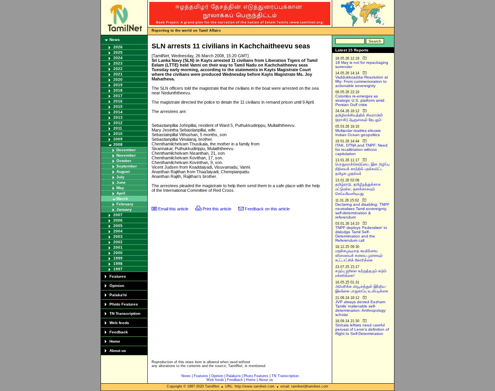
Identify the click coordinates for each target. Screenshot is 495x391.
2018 (118, 90)
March (122, 198)
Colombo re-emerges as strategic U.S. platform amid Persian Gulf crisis (359, 100)
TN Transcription (124, 313)
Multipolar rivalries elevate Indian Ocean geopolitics (358, 132)
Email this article (173, 209)
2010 (118, 133)
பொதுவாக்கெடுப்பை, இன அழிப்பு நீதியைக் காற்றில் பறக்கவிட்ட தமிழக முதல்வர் (362, 169)
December (126, 150)
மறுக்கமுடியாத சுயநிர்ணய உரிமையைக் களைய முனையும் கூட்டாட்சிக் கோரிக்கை (358, 255)
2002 (118, 242)
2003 (118, 236)
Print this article (217, 209)
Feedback (118, 332)
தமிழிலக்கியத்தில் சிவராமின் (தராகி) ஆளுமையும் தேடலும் (359, 117)
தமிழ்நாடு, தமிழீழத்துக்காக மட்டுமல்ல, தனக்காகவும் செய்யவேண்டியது (358, 189)
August (123, 171)
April (120, 193)
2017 (118, 96)
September (126, 166)
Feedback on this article (267, 209)
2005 (118, 226)
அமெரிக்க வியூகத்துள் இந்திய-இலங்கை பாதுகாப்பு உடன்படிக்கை (361, 288)
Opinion (116, 285)
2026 (118, 47)
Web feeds (119, 323)
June (121, 182)
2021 (118, 74)
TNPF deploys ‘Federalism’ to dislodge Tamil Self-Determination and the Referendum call (361, 233)
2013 (118, 117)
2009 (118, 139)
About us (117, 350)
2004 (118, 231)
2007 (118, 215)
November (126, 155)
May (120, 188)
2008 (118, 144)
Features (117, 276)
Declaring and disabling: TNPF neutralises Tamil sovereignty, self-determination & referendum (362, 210)
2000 (118, 253)
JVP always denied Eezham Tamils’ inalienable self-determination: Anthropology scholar (360, 308)
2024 (118, 58)
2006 (118, 220)
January (124, 209)
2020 (118, 79)
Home (114, 341)
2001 (118, 247)
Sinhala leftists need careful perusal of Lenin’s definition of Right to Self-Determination (362, 329)
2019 (118, 85)
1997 (118, 269)
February (124, 204)
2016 (118, 101)
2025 (118, 52)
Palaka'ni (118, 295)
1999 (118, 258)
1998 (118, 263)
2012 (118, 123)
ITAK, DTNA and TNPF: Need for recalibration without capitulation (361, 149)
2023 (118, 63)
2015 (118, 106)
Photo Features (123, 304)
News (114, 40)
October (123, 161)
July (120, 177)
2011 (117, 128)
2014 (118, 112)
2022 (118, 69)
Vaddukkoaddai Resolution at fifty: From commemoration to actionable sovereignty (361, 81)
